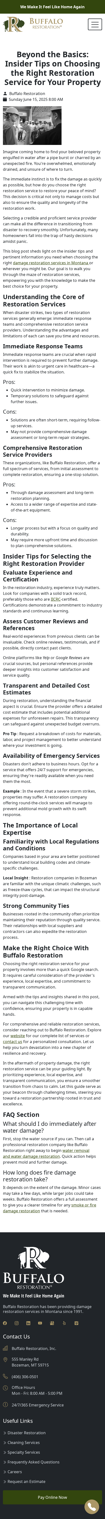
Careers (15, 1471)
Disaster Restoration (27, 1432)
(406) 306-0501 (25, 1376)
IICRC (56, 599)
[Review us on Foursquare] (76, 1323)
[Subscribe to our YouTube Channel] (40, 1323)
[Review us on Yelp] (64, 1323)
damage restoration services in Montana (51, 263)
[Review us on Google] (52, 1323)
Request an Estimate (26, 1481)
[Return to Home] (33, 24)
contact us (12, 1041)
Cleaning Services (24, 1442)
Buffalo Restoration (26, 93)
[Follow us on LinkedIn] (28, 1323)
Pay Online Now (52, 1497)
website (17, 1035)
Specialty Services (24, 1452)
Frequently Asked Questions (34, 1462)
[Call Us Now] (91, 1507)
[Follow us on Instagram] (16, 1323)
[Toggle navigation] (95, 24)
